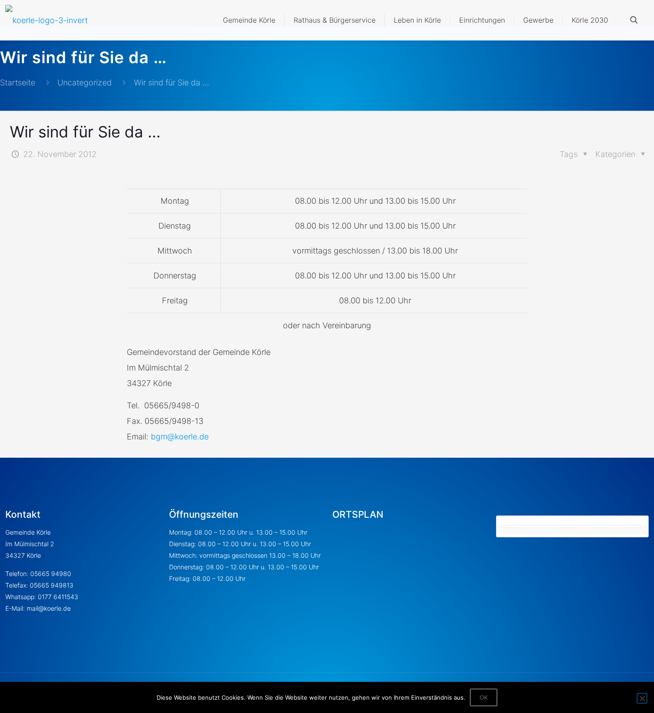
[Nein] (642, 698)
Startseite (17, 82)
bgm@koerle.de (180, 436)
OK (484, 697)
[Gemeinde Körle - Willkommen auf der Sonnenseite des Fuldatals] (46, 20)
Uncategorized (84, 82)
